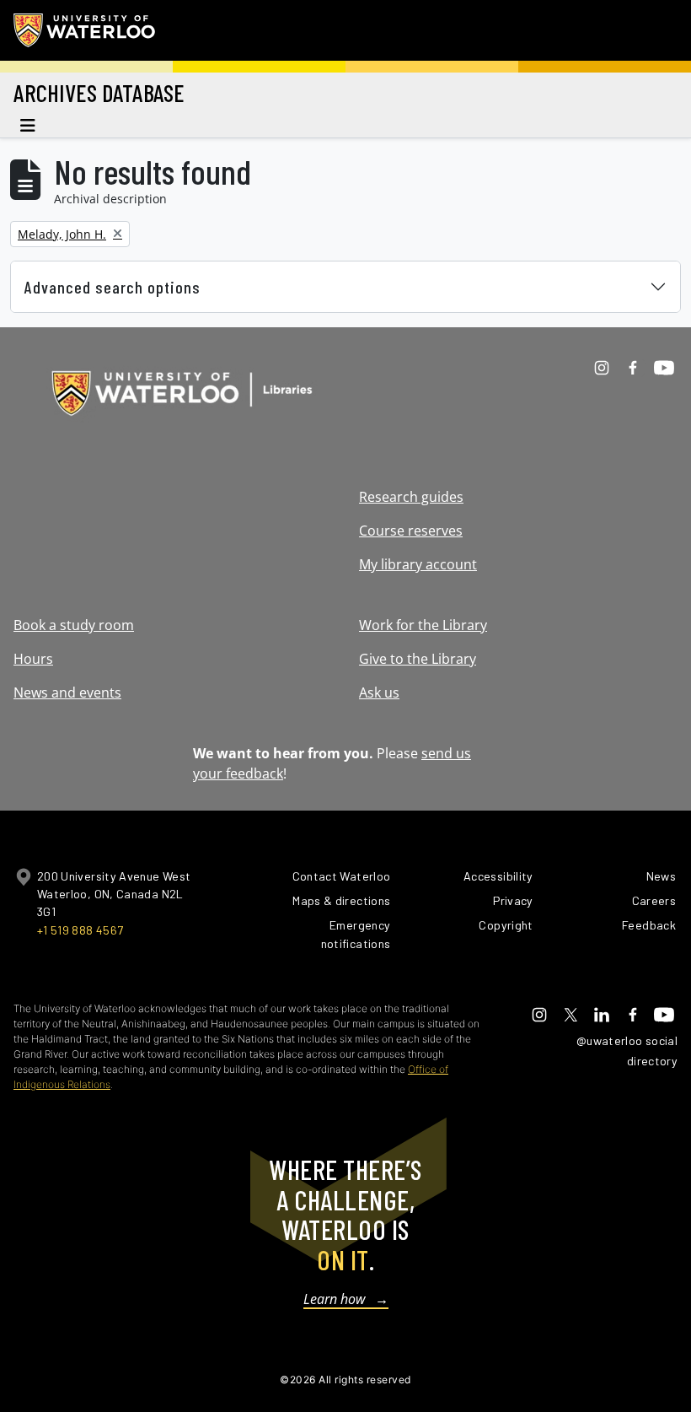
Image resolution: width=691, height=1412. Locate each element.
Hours (33, 658)
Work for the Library (423, 625)
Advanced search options (112, 287)
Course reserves (411, 530)
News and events (67, 692)
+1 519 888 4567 (80, 930)
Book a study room (73, 625)
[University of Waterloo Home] (85, 30)
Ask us (379, 692)
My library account (418, 564)
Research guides (411, 497)
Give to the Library (417, 658)
